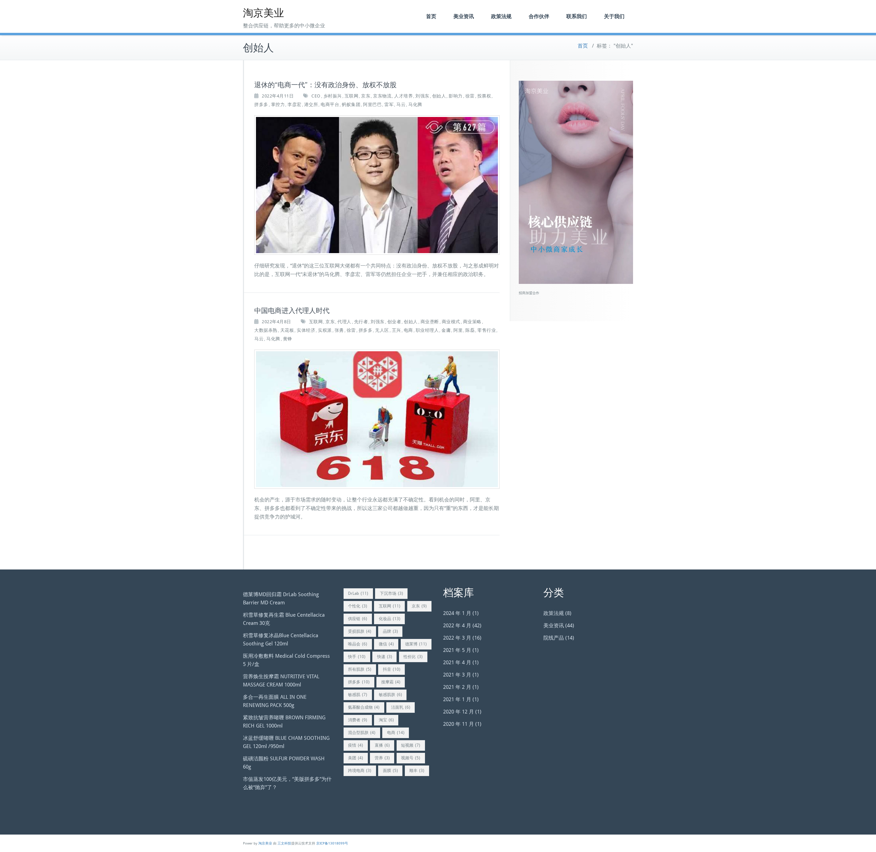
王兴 (396, 330)
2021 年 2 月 (457, 687)
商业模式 (451, 321)
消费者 (357, 720)
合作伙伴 (539, 16)
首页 (431, 16)
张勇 (339, 330)
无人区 (382, 330)
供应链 (357, 618)
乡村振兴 (332, 96)
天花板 (287, 330)
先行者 (361, 321)
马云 (400, 104)
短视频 (410, 745)
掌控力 (278, 104)
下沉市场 (391, 593)
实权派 (325, 330)
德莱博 (416, 644)
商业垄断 (430, 321)
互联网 (352, 96)
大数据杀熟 (266, 330)
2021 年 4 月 (457, 662)
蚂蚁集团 (351, 104)
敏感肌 (357, 694)
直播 (382, 745)
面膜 (390, 770)
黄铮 (287, 338)
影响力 (456, 96)
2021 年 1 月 (457, 699)
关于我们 (614, 16)
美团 (355, 758)
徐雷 (470, 96)
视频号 (410, 758)
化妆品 (389, 618)
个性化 (357, 606)
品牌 (390, 631)
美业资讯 (463, 16)
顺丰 (416, 770)
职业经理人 (427, 330)
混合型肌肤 (361, 732)
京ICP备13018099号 (332, 843)
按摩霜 (390, 682)
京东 (365, 96)
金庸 (446, 330)
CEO (316, 96)
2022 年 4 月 (457, 625)
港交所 (311, 104)
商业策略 (472, 321)
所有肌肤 (359, 669)
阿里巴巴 (372, 104)
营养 (382, 758)
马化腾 (415, 104)
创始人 (439, 96)
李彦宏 (294, 104)
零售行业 (486, 330)
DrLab (358, 593)
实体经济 (306, 330)
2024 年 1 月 (457, 613)
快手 (356, 656)
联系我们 (576, 16)
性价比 (413, 656)
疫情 (355, 745)
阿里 (458, 330)
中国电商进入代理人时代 (292, 310)
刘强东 (422, 96)
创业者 (394, 321)
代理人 (344, 321)
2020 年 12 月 (458, 712)
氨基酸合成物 (363, 707)
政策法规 (501, 16)
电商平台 (330, 104)
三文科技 (284, 843)
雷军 (389, 104)
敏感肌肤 (390, 694)
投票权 (484, 96)
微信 (386, 644)
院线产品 (553, 638)
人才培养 (403, 96)
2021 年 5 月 (457, 650)
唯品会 (357, 644)
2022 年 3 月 (457, 638)
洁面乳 (400, 707)
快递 (384, 656)
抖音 (391, 669)
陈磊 (470, 330)
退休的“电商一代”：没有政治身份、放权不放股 (325, 85)
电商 (408, 330)
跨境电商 (359, 770)
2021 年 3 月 (457, 675)
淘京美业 (263, 13)
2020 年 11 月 (458, 724)
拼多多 (261, 104)
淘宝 (386, 720)
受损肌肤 (359, 631)
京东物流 (382, 96)
